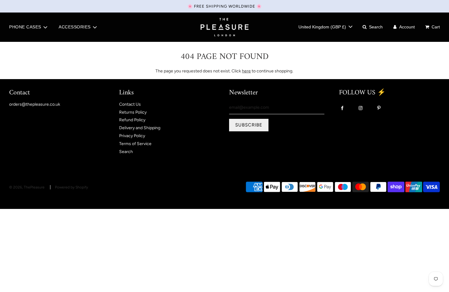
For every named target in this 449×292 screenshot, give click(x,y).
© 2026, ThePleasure (27, 187)
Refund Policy (132, 119)
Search (126, 151)
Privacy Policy (132, 135)
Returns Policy (133, 112)
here (246, 71)
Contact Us (130, 104)
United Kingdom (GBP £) (322, 26)
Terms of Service (135, 143)
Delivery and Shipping (139, 127)
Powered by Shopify (71, 187)
